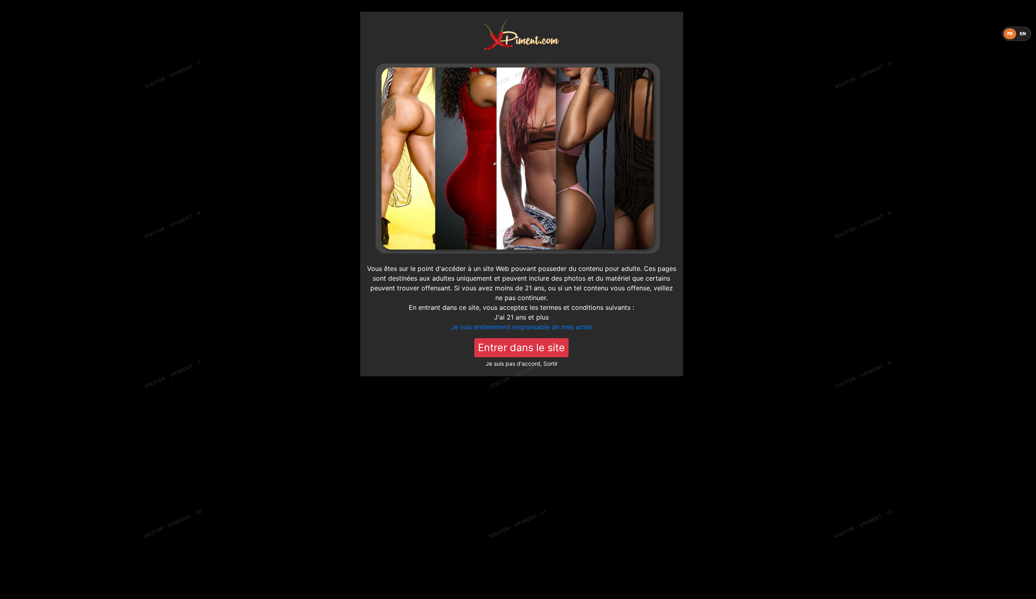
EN (1023, 33)
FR (1010, 33)
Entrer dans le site (521, 347)
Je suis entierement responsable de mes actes (521, 327)
